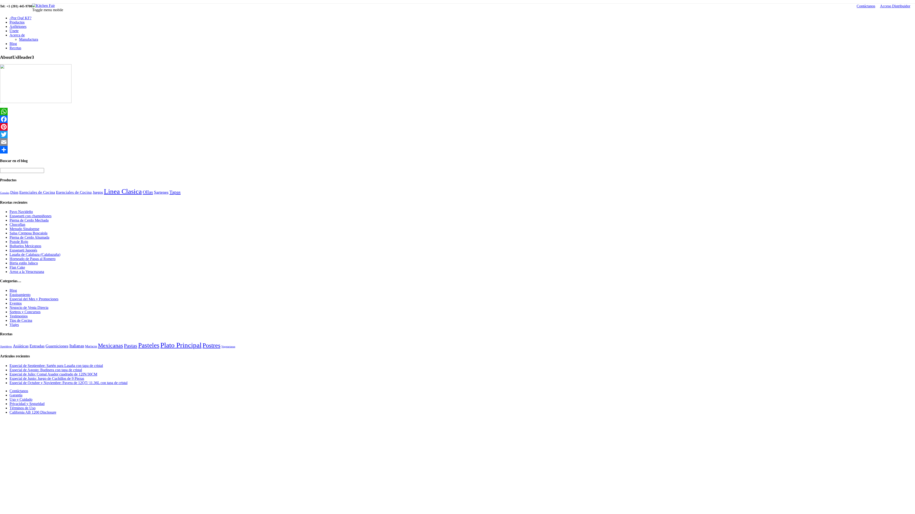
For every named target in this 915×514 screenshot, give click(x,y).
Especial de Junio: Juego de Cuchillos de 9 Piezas (47, 378)
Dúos (14, 192)
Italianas (76, 345)
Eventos (16, 303)
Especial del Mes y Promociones (34, 299)
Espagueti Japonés (23, 250)
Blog (13, 44)
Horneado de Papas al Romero (33, 259)
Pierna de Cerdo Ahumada (29, 237)
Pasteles (148, 345)
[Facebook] (457, 119)
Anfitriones (18, 27)
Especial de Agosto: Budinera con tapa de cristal (46, 370)
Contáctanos (866, 6)
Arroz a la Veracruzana (27, 272)
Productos (17, 22)
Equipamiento (20, 295)
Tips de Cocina (21, 320)
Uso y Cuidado (21, 399)
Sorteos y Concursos (25, 312)
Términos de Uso (23, 408)
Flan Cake (17, 267)
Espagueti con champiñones (30, 216)
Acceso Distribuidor (895, 6)
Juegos (98, 192)
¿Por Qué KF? (20, 18)
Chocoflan (17, 224)
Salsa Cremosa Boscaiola (28, 233)
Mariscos (91, 346)
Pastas (130, 346)
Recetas (15, 48)
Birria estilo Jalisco (24, 263)
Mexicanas (110, 345)
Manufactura (28, 39)
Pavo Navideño (21, 212)
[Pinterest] (457, 127)
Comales (4, 193)
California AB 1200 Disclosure (33, 412)
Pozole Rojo (19, 242)
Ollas (148, 192)
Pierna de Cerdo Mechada (29, 220)
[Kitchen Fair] (43, 6)
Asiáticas (21, 346)
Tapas (175, 192)
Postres (211, 345)
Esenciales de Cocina (37, 192)
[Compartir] (457, 149)
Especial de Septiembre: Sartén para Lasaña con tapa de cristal (56, 366)
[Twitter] (457, 134)
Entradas (37, 346)
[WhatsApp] (457, 111)
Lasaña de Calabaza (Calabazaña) (35, 254)
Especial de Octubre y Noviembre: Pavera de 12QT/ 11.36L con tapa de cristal (68, 383)
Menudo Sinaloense (24, 229)
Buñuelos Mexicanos (25, 246)
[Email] (457, 142)
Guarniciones (57, 346)
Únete (14, 31)
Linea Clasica (123, 191)
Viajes (14, 325)
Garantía (16, 395)
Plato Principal (181, 345)
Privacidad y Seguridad (27, 404)
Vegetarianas (228, 346)
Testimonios (19, 316)
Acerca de (17, 35)
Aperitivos (6, 346)
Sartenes (161, 192)
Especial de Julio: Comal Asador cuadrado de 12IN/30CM (53, 374)
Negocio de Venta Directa (29, 308)
